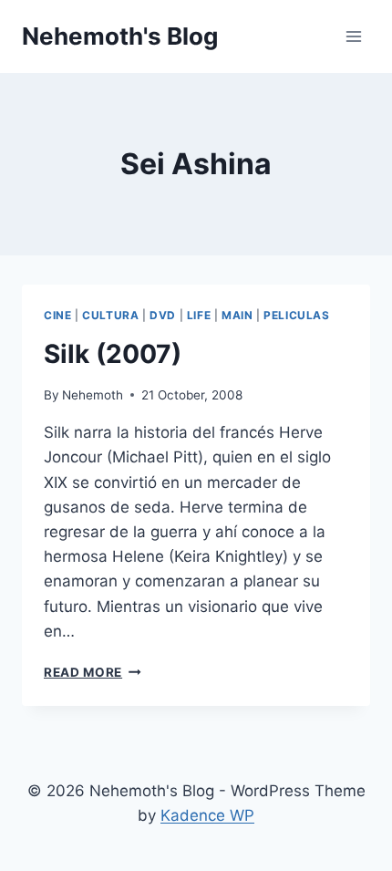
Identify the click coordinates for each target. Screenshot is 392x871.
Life (199, 315)
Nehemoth (92, 395)
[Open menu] (353, 36)
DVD (163, 315)
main (237, 315)
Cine (57, 315)
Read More (92, 672)
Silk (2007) (112, 353)
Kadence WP (207, 815)
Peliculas (296, 315)
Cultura (110, 315)
